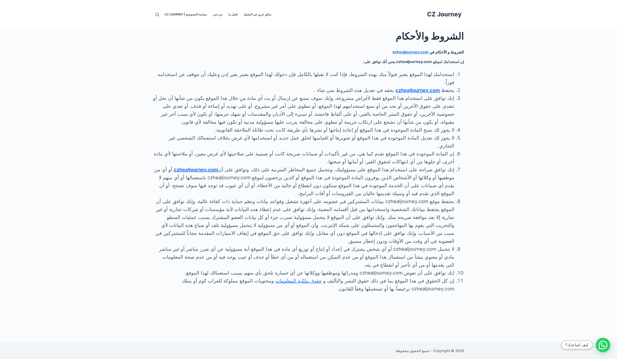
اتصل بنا (233, 14)
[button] (603, 345)
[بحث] (157, 14)
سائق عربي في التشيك (257, 14)
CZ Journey (444, 14)
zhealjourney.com (412, 52)
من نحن (217, 14)
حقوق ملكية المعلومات (298, 281)
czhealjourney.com (418, 90)
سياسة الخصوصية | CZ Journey (186, 14)
